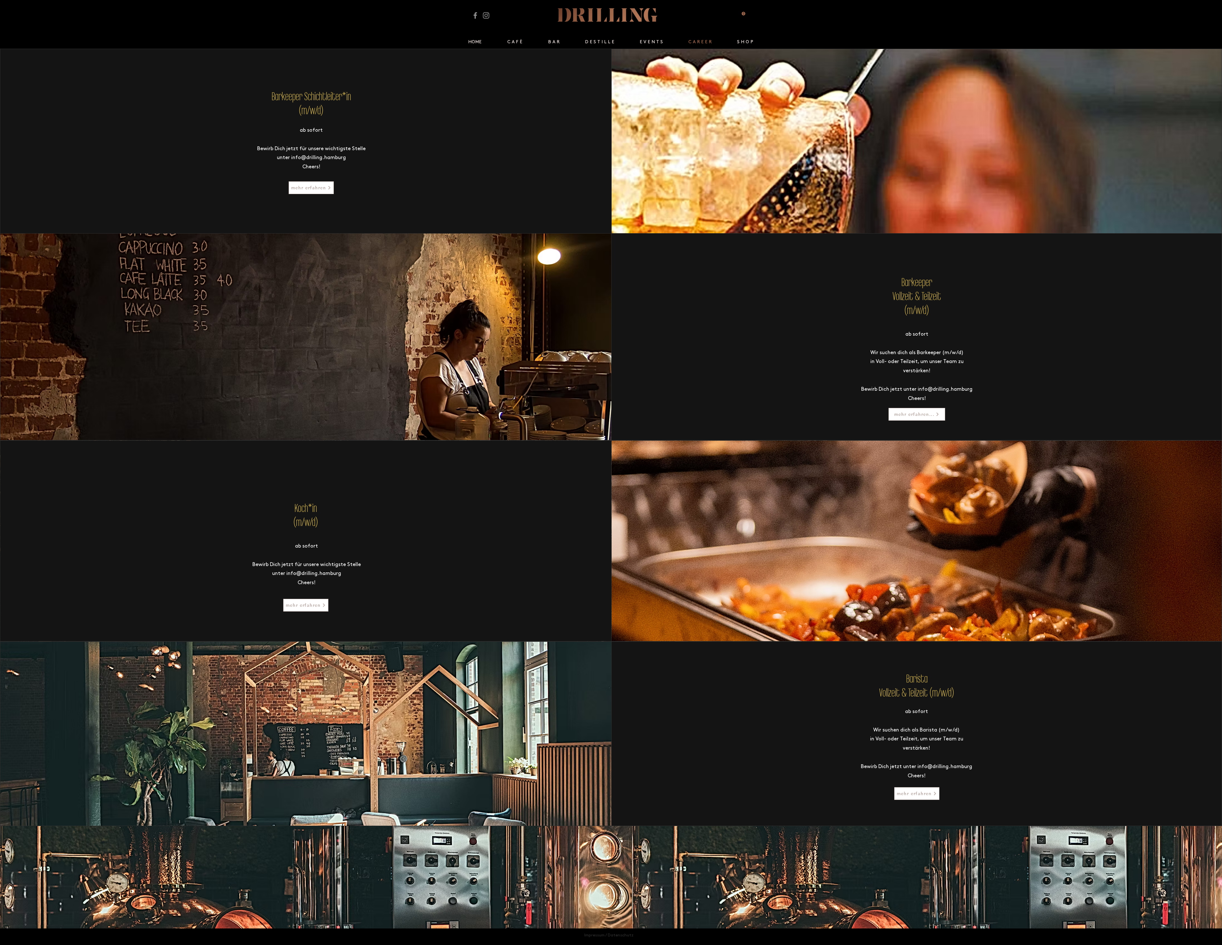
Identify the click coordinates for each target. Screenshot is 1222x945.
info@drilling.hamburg (318, 157)
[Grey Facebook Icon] (475, 15)
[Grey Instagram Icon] (486, 15)
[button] (743, 14)
